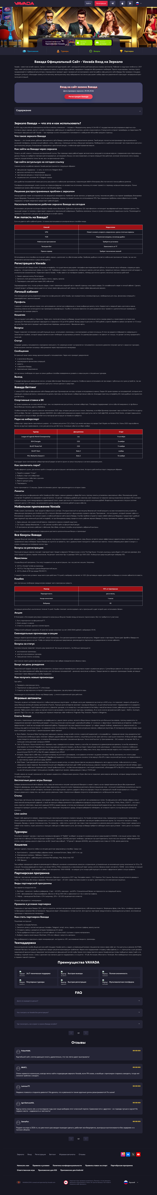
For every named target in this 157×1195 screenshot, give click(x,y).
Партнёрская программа (122, 1165)
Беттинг (52, 1154)
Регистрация (40, 1154)
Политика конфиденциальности (67, 1165)
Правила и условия (41, 1165)
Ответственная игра (26, 1170)
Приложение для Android (71, 1170)
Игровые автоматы (67, 1154)
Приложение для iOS (47, 1170)
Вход (30, 1154)
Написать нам (23, 1165)
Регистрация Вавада (78, 97)
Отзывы (82, 1154)
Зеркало (20, 1154)
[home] (24, 3)
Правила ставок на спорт (96, 1165)
